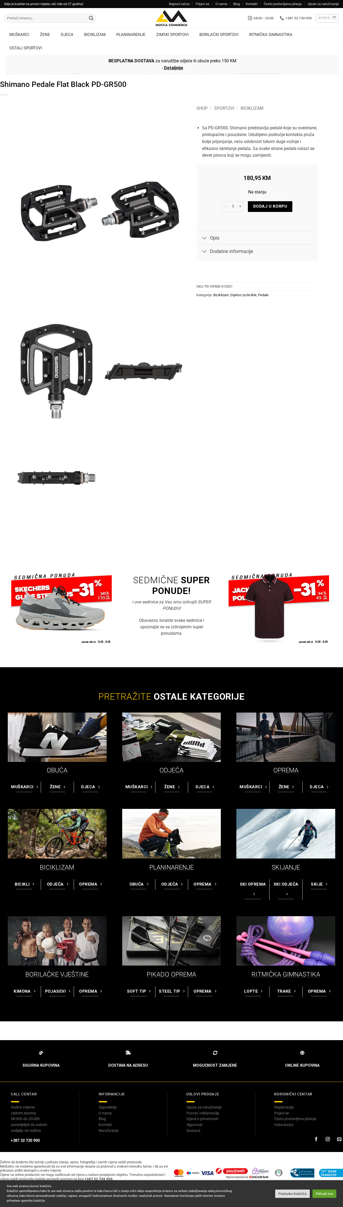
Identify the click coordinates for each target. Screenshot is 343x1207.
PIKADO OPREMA (171, 974)
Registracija (284, 1107)
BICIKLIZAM (57, 867)
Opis (214, 238)
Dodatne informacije (231, 251)
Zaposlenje (108, 1107)
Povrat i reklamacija (203, 1113)
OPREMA (286, 770)
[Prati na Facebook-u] (316, 1139)
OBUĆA (57, 770)
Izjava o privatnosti (202, 1119)
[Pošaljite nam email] (339, 1139)
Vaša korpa (283, 1124)
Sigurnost (195, 1124)
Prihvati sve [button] (324, 1194)
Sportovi (224, 108)
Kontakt (252, 4)
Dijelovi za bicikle (243, 295)
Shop (202, 108)
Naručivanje (108, 1130)
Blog (236, 4)
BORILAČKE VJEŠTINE (57, 974)
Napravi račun (179, 4)
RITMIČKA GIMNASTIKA (286, 974)
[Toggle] (204, 238)
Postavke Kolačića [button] (292, 1194)
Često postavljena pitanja (295, 1119)
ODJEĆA (171, 770)
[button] (327, 18)
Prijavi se (202, 4)
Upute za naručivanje (323, 4)
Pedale (263, 295)
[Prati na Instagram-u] (327, 1139)
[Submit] (91, 18)
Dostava (193, 1130)
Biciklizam (252, 108)
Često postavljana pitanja (283, 4)
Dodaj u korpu (270, 206)
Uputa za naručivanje (204, 1107)
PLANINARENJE (172, 867)
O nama (221, 4)
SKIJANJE (286, 867)
